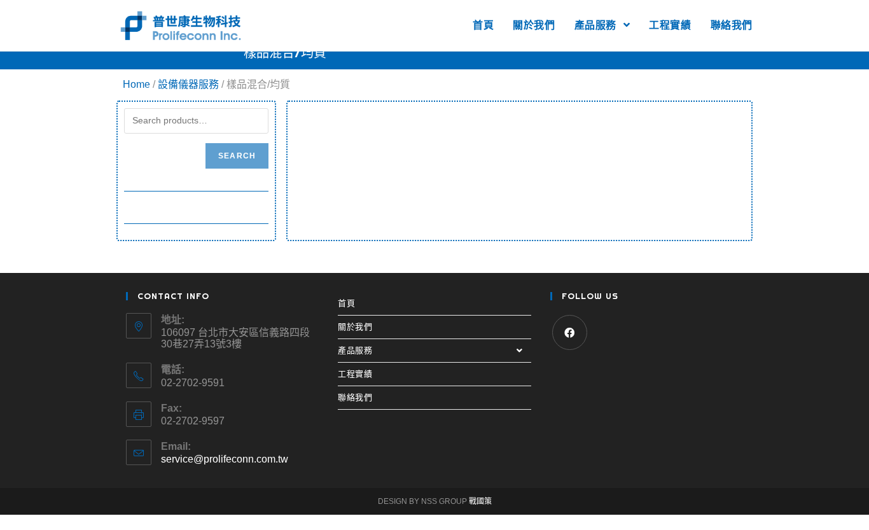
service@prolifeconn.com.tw (224, 459)
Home (136, 84)
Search (237, 155)
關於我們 (355, 326)
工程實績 (355, 374)
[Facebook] (569, 332)
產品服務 (355, 350)
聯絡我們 (355, 397)
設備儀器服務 (188, 84)
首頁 (346, 303)
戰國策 (480, 501)
